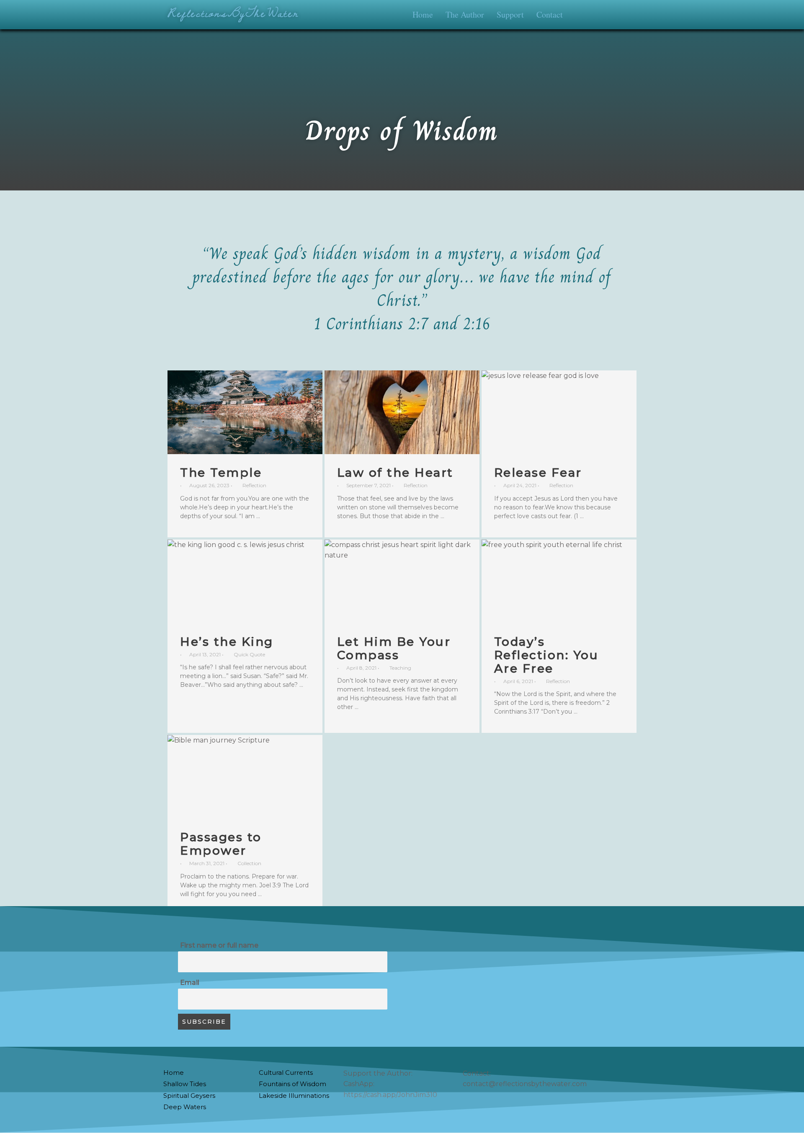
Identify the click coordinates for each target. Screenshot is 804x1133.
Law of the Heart (395, 472)
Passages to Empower (221, 844)
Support (510, 14)
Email (189, 983)
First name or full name (219, 945)
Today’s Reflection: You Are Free (546, 655)
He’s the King (226, 642)
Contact (549, 14)
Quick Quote (249, 654)
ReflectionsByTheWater (233, 13)
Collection (249, 863)
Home (422, 14)
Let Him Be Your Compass (394, 648)
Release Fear (538, 472)
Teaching (400, 668)
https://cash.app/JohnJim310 (390, 1095)
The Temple (221, 472)
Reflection (254, 485)
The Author (465, 14)
